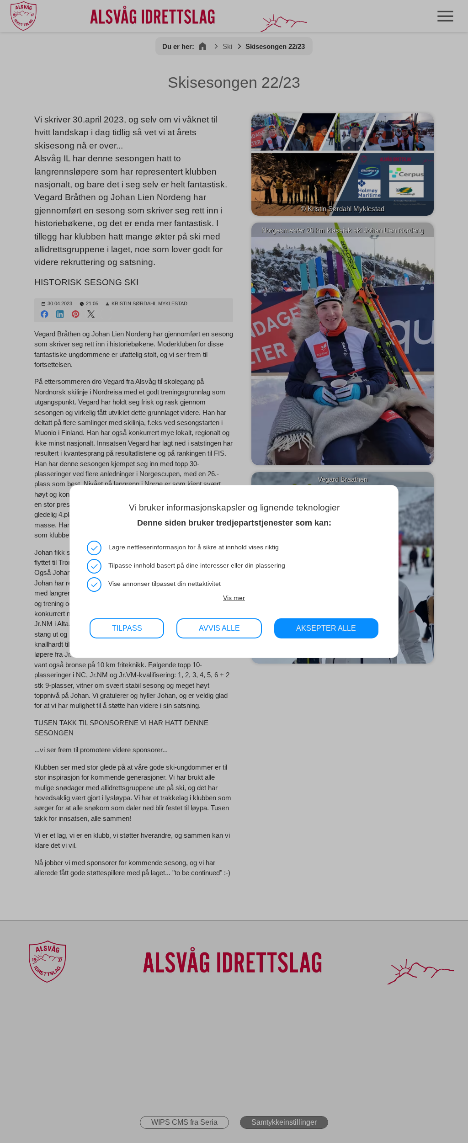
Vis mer (234, 597)
